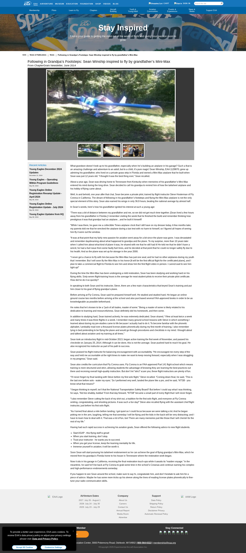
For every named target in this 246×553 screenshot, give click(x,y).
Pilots (54, 10)
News (52, 55)
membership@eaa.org (164, 543)
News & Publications (38, 55)
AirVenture (46, 4)
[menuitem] (34, 10)
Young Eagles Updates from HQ (46, 214)
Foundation (86, 4)
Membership (34, 10)
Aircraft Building (113, 10)
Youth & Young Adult (133, 10)
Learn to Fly (74, 10)
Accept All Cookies (24, 547)
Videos (107, 4)
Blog (115, 4)
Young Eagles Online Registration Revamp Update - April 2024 (45, 193)
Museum (59, 4)
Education (72, 4)
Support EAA (211, 10)
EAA (36, 4)
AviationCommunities (152, 10)
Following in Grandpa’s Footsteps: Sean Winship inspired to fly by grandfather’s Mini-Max (98, 55)
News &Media (192, 10)
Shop (98, 4)
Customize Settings (53, 547)
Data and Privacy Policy (45, 539)
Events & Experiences (172, 10)
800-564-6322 (144, 543)
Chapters (93, 10)
